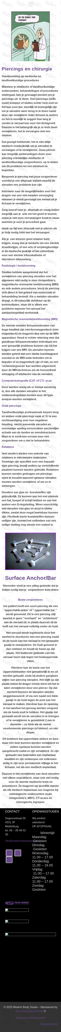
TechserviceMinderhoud (29, 1011)
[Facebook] (9, 853)
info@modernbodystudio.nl (21, 840)
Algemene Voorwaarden (30, 1017)
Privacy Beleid (49, 1024)
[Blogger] (9, 859)
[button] (30, 4)
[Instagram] (17, 853)
